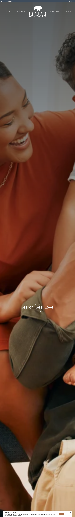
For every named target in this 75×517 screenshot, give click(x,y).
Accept (61, 513)
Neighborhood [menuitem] (54, 11)
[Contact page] (3, 1)
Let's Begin (37, 311)
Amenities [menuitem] (7, 11)
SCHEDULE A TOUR (11, 3)
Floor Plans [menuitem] (21, 11)
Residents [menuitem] (69, 11)
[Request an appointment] (5, 1)
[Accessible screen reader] (1, 1)
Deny (66, 513)
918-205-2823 (64, 3)
